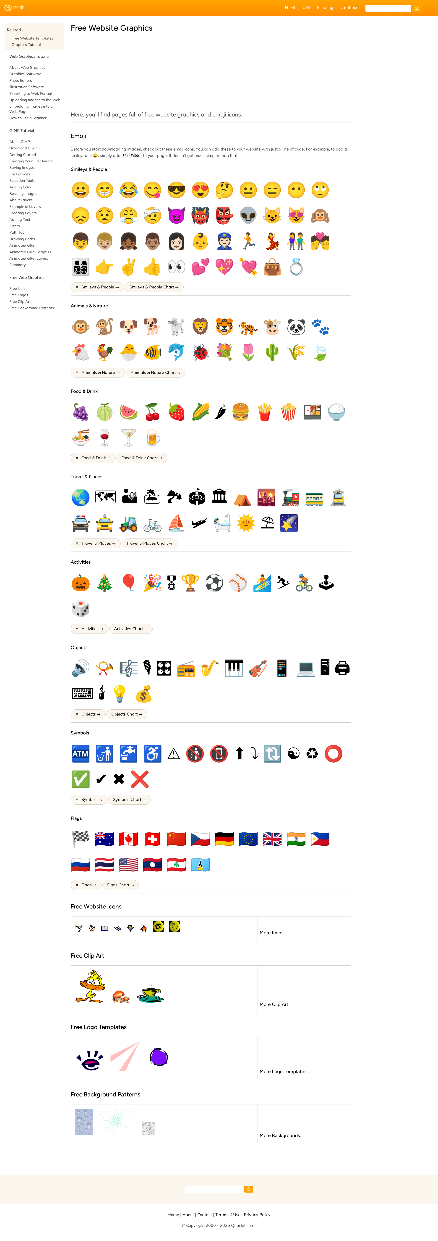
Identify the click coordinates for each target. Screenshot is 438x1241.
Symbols (80, 733)
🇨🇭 (152, 839)
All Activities (87, 628)
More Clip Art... (276, 1004)
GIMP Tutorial (21, 130)
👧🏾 (128, 241)
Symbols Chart (127, 799)
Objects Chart (124, 714)
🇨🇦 (128, 839)
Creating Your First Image (31, 161)
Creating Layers (23, 213)
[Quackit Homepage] (14, 8)
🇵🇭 (320, 839)
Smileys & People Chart (152, 287)
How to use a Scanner (28, 118)
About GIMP (19, 141)
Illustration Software (26, 86)
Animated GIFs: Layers (28, 258)
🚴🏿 (304, 582)
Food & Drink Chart (139, 457)
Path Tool (17, 232)
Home (173, 1214)
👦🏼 (105, 241)
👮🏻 (224, 241)
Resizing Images (23, 193)
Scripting (325, 7)
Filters (14, 226)
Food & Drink (84, 391)
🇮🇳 (296, 839)
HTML (290, 7)
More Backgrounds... (281, 1135)
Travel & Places (86, 476)
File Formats (19, 174)
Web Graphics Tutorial (29, 56)
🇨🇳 (176, 839)
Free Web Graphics (26, 277)
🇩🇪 (224, 839)
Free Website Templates (32, 38)
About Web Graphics (27, 67)
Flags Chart (118, 884)
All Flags (84, 884)
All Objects (86, 714)
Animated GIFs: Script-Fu (30, 252)
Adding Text (19, 219)
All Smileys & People (95, 287)
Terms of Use (227, 1214)
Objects (79, 647)
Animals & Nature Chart (153, 372)
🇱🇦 (152, 864)
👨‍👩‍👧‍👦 (81, 266)
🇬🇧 (272, 839)
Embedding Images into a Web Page (31, 109)
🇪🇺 (248, 839)
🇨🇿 (200, 839)
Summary (17, 264)
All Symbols (87, 799)
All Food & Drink (91, 457)
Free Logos (18, 295)
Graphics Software (25, 73)
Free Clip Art (20, 301)
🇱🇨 (200, 864)
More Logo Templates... (285, 1071)
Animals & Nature (89, 306)
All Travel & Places (93, 543)
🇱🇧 (176, 864)
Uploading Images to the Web (34, 100)
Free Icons (17, 288)
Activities (81, 562)
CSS (306, 7)
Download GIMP (23, 148)
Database (349, 7)
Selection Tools (22, 180)
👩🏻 (176, 241)
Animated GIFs (22, 245)
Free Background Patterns (31, 308)
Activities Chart (128, 628)
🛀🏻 (222, 522)
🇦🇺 (105, 839)
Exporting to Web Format (30, 93)
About (188, 1214)
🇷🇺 (81, 864)
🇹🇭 (105, 864)
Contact (204, 1214)
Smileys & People (89, 169)
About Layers (20, 200)
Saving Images (22, 167)
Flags (76, 818)
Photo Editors (20, 80)
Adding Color (20, 187)
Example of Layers (25, 206)
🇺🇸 (128, 864)
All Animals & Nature (95, 372)
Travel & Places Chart (147, 543)
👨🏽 (152, 241)
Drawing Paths (22, 239)
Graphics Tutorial (26, 44)
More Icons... (273, 932)
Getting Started (22, 154)
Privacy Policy (257, 1214)
